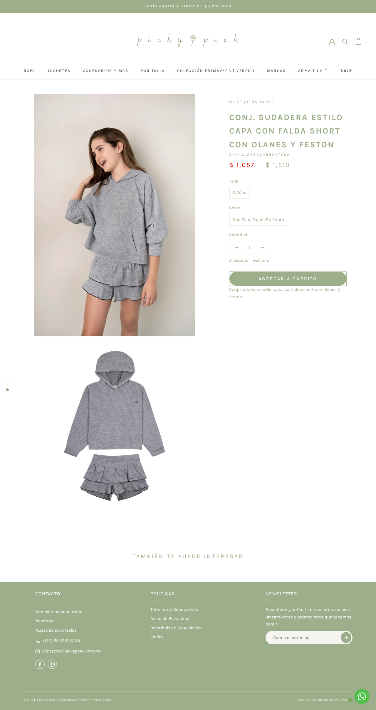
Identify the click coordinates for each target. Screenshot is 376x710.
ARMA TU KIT (313, 70)
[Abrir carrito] (358, 41)
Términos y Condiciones (174, 609)
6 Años (239, 192)
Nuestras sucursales (56, 630)
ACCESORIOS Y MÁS (106, 70)
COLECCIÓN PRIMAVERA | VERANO (216, 70)
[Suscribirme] (346, 637)
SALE (346, 70)
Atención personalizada (58, 611)
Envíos (157, 637)
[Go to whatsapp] (362, 696)
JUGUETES (59, 70)
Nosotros (44, 620)
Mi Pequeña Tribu (251, 101)
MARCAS (276, 70)
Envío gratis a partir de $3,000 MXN (188, 6)
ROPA (29, 70)
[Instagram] (52, 664)
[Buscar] (345, 41)
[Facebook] (40, 664)
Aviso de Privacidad (169, 618)
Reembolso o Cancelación (176, 627)
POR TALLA (152, 70)
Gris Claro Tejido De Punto (258, 219)
